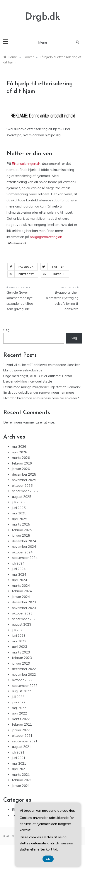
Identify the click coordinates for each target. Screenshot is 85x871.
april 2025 (19, 519)
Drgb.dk (42, 17)
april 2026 (19, 452)
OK (48, 859)
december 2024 (24, 541)
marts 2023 (21, 652)
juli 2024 (18, 563)
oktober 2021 (22, 735)
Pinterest (26, 274)
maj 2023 (19, 641)
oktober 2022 (22, 680)
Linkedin (58, 274)
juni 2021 (19, 758)
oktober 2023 (22, 613)
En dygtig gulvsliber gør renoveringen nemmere (38, 392)
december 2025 (24, 474)
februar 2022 (22, 724)
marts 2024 (21, 586)
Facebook (26, 266)
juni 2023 (19, 635)
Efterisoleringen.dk (26, 163)
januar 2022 (21, 730)
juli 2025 (18, 502)
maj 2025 (19, 513)
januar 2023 (21, 663)
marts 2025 (21, 524)
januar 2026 (21, 469)
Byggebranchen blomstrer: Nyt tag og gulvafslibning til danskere (62, 300)
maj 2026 (19, 446)
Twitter (58, 266)
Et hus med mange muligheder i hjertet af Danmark (41, 387)
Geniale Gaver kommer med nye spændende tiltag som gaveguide (20, 300)
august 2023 (21, 624)
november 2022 (24, 674)
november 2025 (24, 480)
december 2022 (24, 669)
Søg (6, 330)
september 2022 (24, 686)
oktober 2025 (22, 485)
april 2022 (19, 713)
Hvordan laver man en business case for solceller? (41, 398)
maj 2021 (19, 763)
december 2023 (24, 602)
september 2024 (24, 558)
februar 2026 (22, 463)
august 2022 (21, 691)
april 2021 (19, 769)
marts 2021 (21, 774)
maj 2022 (19, 708)
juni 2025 (19, 508)
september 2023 (24, 619)
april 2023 (19, 647)
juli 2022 (18, 697)
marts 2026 (21, 458)
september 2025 (24, 491)
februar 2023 (22, 658)
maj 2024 (19, 574)
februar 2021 (22, 780)
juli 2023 (18, 630)
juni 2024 (19, 569)
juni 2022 (19, 702)
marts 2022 (21, 719)
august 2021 (21, 747)
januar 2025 (21, 535)
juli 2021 (18, 752)
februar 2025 (22, 530)
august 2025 (21, 497)
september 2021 (24, 741)
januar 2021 (21, 786)
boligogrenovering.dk (46, 237)
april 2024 (19, 580)
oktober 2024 (22, 552)
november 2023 (24, 608)
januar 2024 (21, 597)
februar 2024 (22, 591)
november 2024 (24, 546)
